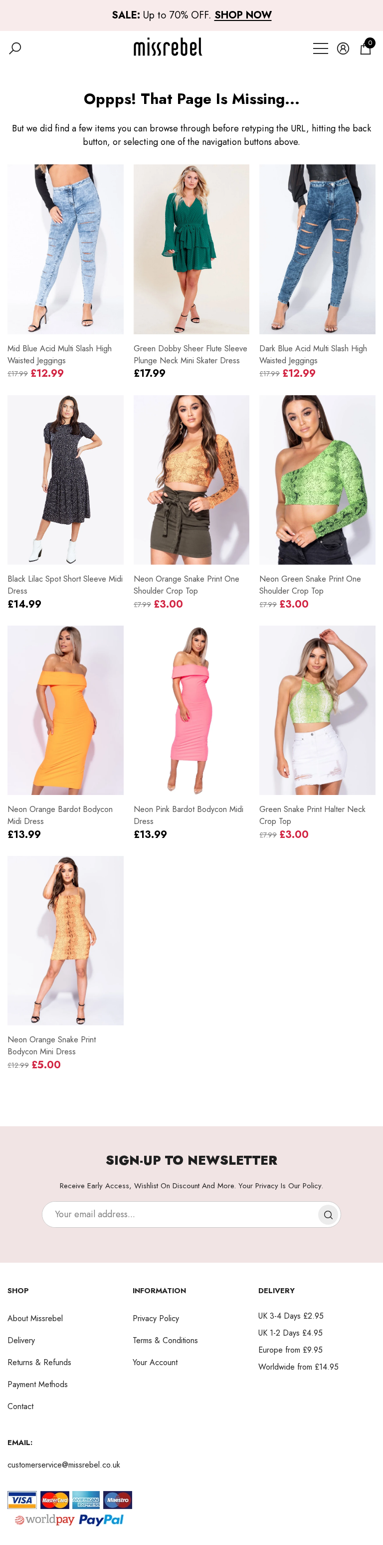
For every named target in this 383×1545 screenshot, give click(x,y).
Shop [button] (18, 1290)
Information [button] (159, 1290)
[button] (14, 48)
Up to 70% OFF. (192, 15)
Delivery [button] (276, 1290)
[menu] (320, 48)
